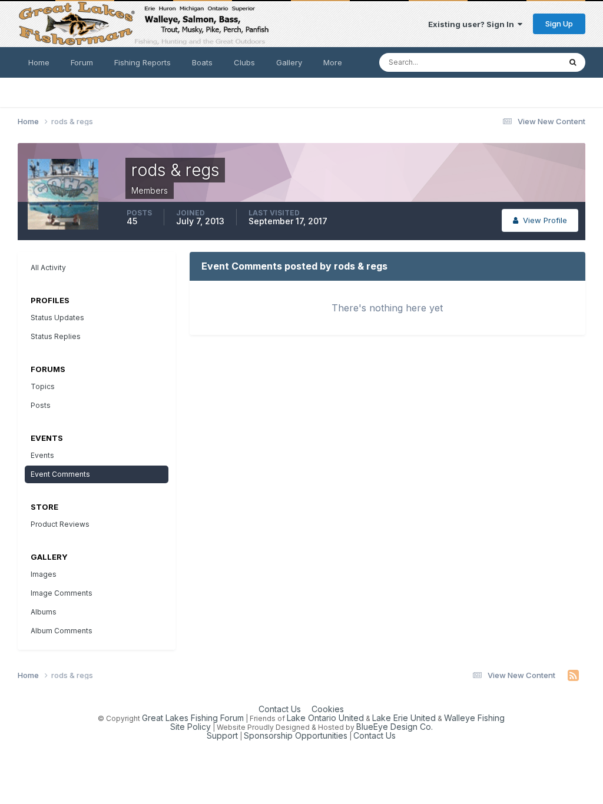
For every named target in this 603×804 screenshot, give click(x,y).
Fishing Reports (142, 62)
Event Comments (60, 474)
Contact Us (280, 709)
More (332, 62)
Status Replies (56, 336)
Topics (43, 386)
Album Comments (61, 630)
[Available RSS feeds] (573, 675)
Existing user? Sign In (473, 24)
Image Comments (61, 593)
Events (42, 455)
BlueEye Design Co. (394, 727)
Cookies (328, 709)
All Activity (48, 267)
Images (44, 574)
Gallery (289, 62)
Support (222, 735)
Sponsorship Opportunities (295, 735)
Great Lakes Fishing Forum (193, 718)
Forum (82, 62)
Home (38, 62)
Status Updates (517, 62)
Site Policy (190, 727)
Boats (202, 62)
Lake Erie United (404, 718)
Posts (41, 405)
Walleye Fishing (474, 718)
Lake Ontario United (325, 718)
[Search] (572, 62)
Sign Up (559, 23)
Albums (44, 611)
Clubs (244, 62)
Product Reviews (60, 524)
